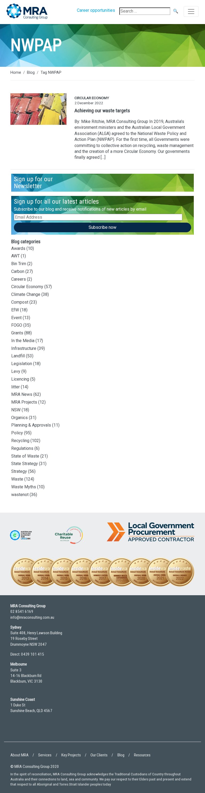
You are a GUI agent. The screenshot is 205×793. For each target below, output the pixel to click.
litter (15, 386)
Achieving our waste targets (102, 110)
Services (45, 755)
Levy (15, 371)
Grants (17, 332)
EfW (15, 309)
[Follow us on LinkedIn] (15, 731)
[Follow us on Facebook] (30, 731)
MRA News (21, 394)
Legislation (21, 363)
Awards (18, 248)
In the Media (22, 340)
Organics (19, 417)
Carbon (17, 271)
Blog (31, 72)
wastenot (20, 494)
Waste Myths (23, 486)
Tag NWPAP (51, 72)
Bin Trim (18, 263)
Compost (19, 302)
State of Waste (25, 456)
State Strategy (24, 463)
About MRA (19, 755)
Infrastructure (23, 348)
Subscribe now (102, 227)
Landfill (18, 355)
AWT (15, 255)
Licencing (20, 379)
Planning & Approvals (31, 425)
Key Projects (71, 755)
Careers (18, 279)
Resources (142, 755)
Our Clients (99, 755)
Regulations (22, 448)
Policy (17, 432)
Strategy (19, 471)
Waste (17, 479)
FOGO (16, 325)
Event (16, 317)
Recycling (20, 440)
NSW (16, 409)
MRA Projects (24, 402)
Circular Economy (27, 286)
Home (15, 72)
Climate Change (25, 294)
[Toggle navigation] (191, 11)
